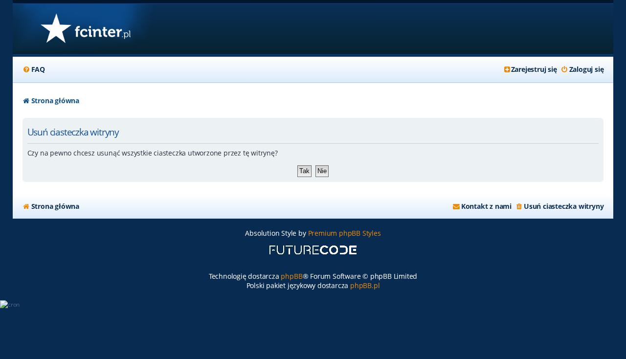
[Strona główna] (85, 29)
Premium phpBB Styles (344, 233)
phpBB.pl (365, 285)
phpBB (291, 276)
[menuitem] (33, 69)
